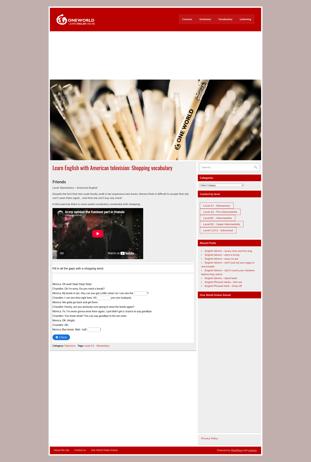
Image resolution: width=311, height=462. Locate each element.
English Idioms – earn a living (222, 254)
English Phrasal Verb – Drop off (223, 285)
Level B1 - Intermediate (217, 218)
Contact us (80, 450)
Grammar (205, 19)
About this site (61, 450)
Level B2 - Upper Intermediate (221, 224)
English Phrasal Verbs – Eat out (223, 282)
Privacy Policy (209, 438)
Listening (245, 19)
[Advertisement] (155, 55)
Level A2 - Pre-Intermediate (220, 211)
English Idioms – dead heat (221, 278)
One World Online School (104, 450)
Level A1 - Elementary (96, 345)
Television (70, 345)
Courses (187, 19)
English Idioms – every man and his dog (228, 250)
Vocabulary (225, 19)
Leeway (252, 450)
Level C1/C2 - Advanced (218, 230)
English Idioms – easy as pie (221, 258)
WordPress (237, 450)
